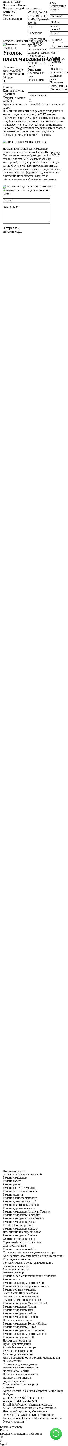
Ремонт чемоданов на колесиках (23, 1330)
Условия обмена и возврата (20, 1384)
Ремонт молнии (13, 1194)
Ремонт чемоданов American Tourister (27, 1211)
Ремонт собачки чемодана (19, 1289)
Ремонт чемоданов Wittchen (20, 1249)
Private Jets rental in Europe (19, 1347)
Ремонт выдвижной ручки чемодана (26, 1286)
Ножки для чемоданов (17, 1340)
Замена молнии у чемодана (20, 1292)
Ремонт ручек (11, 1184)
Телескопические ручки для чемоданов (28, 1262)
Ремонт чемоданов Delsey (19, 1221)
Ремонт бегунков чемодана (20, 1191)
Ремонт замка (11, 1279)
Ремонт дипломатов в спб (19, 1201)
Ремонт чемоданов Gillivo (19, 1327)
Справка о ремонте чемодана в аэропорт (29, 1252)
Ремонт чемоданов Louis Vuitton (23, 1218)
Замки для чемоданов (16, 1266)
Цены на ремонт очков (17, 1320)
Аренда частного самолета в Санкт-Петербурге (33, 1255)
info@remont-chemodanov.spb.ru (35, 128)
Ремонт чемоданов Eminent (20, 1235)
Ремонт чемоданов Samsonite (21, 1215)
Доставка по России (16, 1370)
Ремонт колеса (12, 1180)
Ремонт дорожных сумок (19, 1208)
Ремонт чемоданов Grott (18, 1337)
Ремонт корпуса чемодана (19, 1187)
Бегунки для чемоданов (18, 1350)
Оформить (35, 1433)
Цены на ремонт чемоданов (21, 1374)
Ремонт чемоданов (15, 1177)
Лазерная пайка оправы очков (22, 1232)
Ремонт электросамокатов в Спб (24, 1282)
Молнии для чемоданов (18, 1354)
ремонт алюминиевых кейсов (22, 1299)
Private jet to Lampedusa (17, 1225)
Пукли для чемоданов (17, 1344)
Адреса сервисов (14, 1381)
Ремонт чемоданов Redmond (21, 1316)
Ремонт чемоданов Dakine (19, 1313)
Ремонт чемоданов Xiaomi (19, 1306)
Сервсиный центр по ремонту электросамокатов (22, 1244)
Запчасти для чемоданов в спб (22, 1174)
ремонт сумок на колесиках (20, 1296)
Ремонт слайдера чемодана (20, 1198)
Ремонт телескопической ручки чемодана (29, 1275)
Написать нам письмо (17, 1377)
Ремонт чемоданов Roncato (20, 1228)
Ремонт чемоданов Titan (18, 1310)
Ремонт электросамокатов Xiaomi (24, 1333)
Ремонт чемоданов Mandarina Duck (25, 1303)
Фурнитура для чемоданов (20, 1364)
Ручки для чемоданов (16, 1269)
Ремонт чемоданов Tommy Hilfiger (25, 1323)
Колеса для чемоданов (17, 1259)
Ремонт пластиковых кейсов (21, 1204)
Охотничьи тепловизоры (19, 1238)
